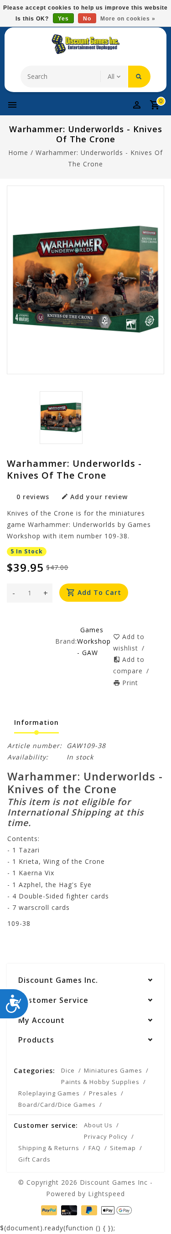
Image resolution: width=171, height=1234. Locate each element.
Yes (63, 18)
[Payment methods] (48, 1209)
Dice (68, 1070)
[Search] (139, 77)
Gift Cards (34, 1159)
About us (98, 1125)
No (87, 18)
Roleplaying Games (49, 1093)
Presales (103, 1093)
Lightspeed (106, 1193)
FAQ (94, 1148)
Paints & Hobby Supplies (100, 1082)
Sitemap (123, 1148)
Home (18, 152)
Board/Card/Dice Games (57, 1104)
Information (36, 722)
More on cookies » (127, 18)
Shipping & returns (48, 1148)
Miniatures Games (113, 1070)
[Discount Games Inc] (86, 44)
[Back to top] (153, 1211)
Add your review (99, 496)
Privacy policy (106, 1136)
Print (130, 682)
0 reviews (32, 496)
